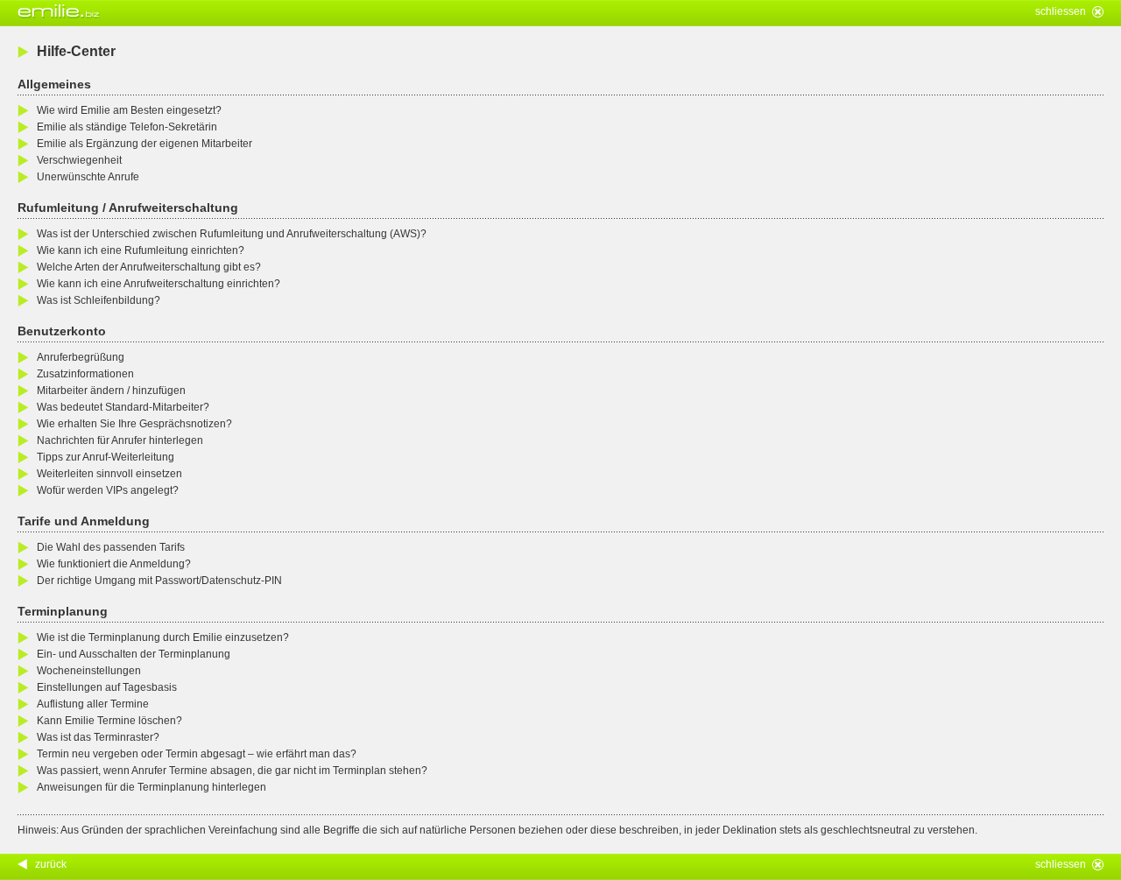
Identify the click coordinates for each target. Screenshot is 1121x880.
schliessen (1060, 11)
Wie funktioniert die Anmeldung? (114, 564)
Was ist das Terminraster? (98, 737)
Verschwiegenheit (79, 160)
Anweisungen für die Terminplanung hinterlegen (151, 787)
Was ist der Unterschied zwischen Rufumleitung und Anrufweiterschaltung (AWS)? (232, 234)
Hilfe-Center (76, 51)
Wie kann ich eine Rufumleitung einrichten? (140, 250)
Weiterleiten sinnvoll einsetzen (109, 474)
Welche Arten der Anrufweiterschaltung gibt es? (149, 267)
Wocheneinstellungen (89, 671)
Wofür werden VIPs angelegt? (108, 490)
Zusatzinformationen (85, 374)
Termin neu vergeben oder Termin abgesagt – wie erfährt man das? (196, 754)
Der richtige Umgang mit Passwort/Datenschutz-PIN (159, 580)
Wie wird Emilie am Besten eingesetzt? (129, 110)
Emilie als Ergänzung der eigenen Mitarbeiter (144, 143)
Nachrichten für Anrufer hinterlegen (120, 440)
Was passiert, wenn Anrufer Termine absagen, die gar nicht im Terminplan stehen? (232, 770)
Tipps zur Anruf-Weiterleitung (105, 457)
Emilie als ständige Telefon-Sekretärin (127, 127)
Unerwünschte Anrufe (88, 177)
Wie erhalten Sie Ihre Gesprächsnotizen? (134, 424)
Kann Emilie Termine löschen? (109, 721)
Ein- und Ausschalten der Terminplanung (133, 654)
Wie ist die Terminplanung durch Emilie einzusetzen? (163, 637)
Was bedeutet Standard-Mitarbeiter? (123, 407)
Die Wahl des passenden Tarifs (111, 547)
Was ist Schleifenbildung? (98, 300)
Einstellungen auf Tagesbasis (107, 687)
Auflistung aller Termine (93, 704)
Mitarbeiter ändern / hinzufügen (111, 390)
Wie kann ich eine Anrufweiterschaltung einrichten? (158, 284)
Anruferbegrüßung (80, 357)
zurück (51, 864)
